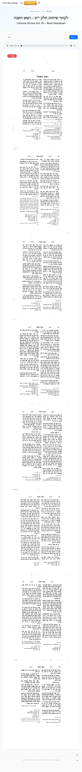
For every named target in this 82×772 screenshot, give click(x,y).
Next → (73, 37)
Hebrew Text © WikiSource (51, 760)
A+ (77, 755)
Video (13, 56)
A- (77, 760)
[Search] (21, 3)
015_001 (49, 11)
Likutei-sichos (35, 11)
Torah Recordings (10, 3)
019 (43, 11)
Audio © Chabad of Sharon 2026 (32, 760)
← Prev (8, 37)
